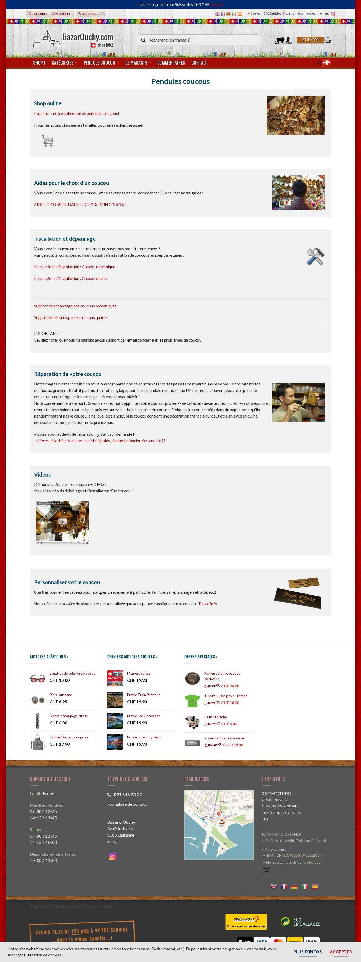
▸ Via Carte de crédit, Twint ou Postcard (294, 840)
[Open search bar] (319, 63)
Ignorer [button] (217, 4)
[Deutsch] (229, 13)
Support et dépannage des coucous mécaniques (75, 305)
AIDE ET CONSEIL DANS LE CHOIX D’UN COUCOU (80, 204)
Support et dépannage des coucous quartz (70, 317)
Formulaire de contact (127, 803)
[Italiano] (235, 13)
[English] (218, 13)
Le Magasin (136, 63)
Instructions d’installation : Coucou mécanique (74, 266)
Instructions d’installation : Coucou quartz (71, 278)
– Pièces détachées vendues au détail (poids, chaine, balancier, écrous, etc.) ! (99, 440)
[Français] (223, 13)
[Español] (240, 13)
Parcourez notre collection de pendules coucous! (76, 113)
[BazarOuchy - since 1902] (72, 37)
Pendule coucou (99, 63)
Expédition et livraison (281, 813)
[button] (314, 40)
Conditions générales (281, 806)
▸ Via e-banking (274, 849)
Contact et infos (276, 793)
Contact (200, 63)
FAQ (265, 819)
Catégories (62, 63)
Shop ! (39, 63)
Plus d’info (208, 603)
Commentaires (171, 63)
